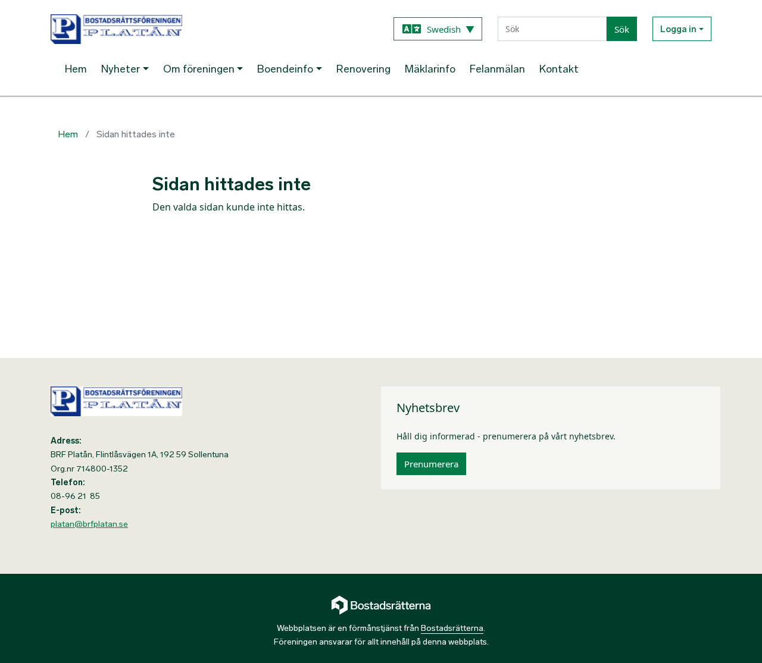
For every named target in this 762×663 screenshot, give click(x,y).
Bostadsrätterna (452, 628)
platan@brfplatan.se (89, 524)
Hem (76, 69)
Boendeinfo (285, 69)
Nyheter (120, 69)
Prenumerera (431, 464)
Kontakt (559, 69)
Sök (621, 29)
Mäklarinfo (430, 69)
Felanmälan (497, 69)
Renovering (363, 69)
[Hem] (213, 29)
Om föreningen (199, 69)
